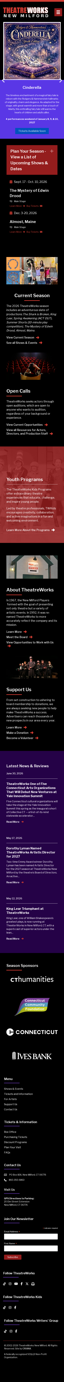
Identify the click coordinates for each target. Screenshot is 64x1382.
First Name (10, 1243)
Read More (13, 821)
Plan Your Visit (12, 1147)
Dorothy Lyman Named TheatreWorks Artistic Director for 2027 (30, 852)
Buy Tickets (32, 206)
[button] (3, 80)
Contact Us (10, 1109)
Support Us (10, 1104)
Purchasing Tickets (15, 1137)
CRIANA (27, 1348)
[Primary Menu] (58, 12)
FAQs (7, 1152)
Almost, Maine (23, 221)
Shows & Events (13, 1088)
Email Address (12, 1231)
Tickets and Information (18, 1094)
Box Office (10, 1131)
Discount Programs (15, 1142)
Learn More (16, 206)
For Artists (10, 1099)
